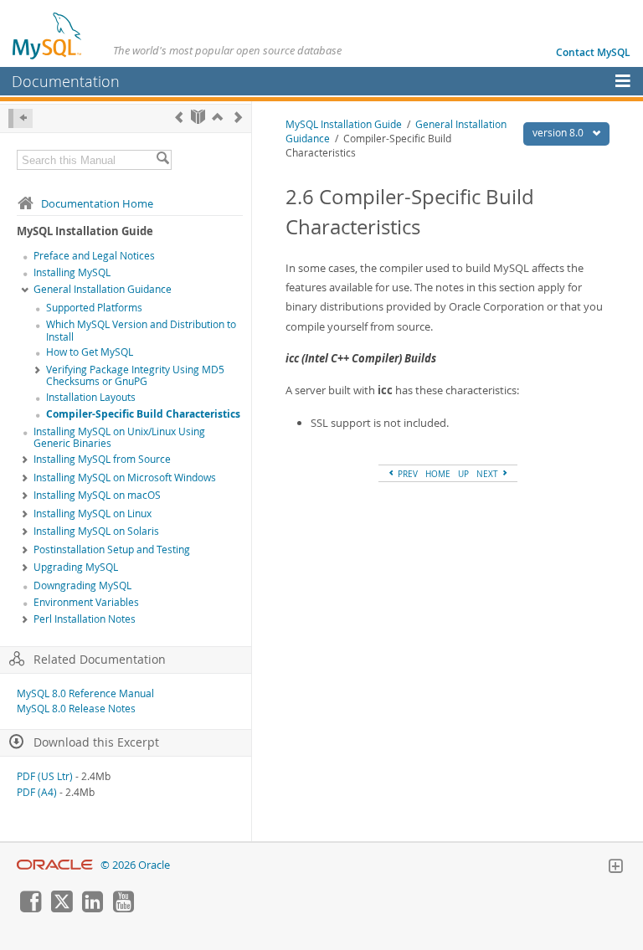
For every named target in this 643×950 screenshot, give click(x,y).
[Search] (162, 160)
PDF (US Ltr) (45, 776)
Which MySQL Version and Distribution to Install (141, 330)
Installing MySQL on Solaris (96, 531)
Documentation (66, 81)
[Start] (198, 117)
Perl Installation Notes (84, 619)
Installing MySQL (72, 272)
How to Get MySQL (89, 352)
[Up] (217, 117)
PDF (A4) (37, 792)
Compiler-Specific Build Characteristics (143, 414)
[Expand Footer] (615, 868)
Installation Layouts (91, 397)
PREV (406, 474)
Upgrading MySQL (75, 567)
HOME (437, 474)
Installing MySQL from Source (102, 459)
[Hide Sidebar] (20, 118)
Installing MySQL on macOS (97, 495)
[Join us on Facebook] (30, 908)
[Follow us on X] (61, 908)
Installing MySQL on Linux (92, 513)
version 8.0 (559, 132)
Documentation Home (97, 203)
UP (463, 474)
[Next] (238, 117)
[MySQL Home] (47, 35)
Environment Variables (86, 602)
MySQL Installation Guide (343, 124)
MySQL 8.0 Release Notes (76, 708)
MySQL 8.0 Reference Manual (85, 693)
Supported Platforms (94, 307)
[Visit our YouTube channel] (123, 908)
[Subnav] (25, 290)
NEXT (488, 474)
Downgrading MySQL (82, 585)
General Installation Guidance (102, 289)
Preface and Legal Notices (94, 256)
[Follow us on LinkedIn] (92, 908)
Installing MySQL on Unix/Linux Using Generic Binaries (119, 437)
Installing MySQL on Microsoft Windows (124, 477)
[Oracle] (55, 865)
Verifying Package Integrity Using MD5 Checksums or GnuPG (135, 375)
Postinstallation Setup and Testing (111, 549)
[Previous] (179, 117)
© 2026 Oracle (135, 865)
